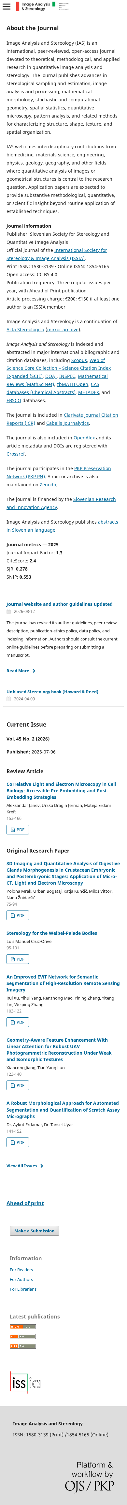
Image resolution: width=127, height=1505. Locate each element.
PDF (20, 829)
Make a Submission (34, 1231)
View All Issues (22, 1166)
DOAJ (51, 376)
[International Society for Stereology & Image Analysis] (25, 1392)
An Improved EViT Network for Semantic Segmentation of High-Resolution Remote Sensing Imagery (63, 983)
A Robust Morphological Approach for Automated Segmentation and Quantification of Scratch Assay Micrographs (63, 1109)
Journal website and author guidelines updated (60, 604)
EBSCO (14, 400)
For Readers (21, 1270)
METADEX (88, 392)
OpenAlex (84, 438)
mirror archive (62, 329)
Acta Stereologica (25, 329)
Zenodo (48, 484)
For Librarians (23, 1289)
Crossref (16, 454)
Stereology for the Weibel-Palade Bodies (52, 933)
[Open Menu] (6, 6)
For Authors (21, 1279)
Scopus (79, 360)
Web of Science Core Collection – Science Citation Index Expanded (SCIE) (59, 368)
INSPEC (67, 376)
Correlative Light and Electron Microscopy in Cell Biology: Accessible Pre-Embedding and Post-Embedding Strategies (61, 790)
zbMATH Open (72, 384)
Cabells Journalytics (67, 423)
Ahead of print (25, 1203)
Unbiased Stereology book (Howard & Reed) (52, 692)
